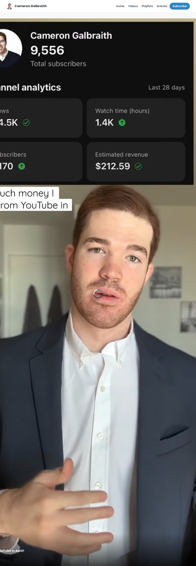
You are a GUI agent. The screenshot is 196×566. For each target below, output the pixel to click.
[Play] (98, 293)
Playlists (147, 6)
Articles (162, 6)
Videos (133, 6)
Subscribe (180, 6)
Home (120, 6)
